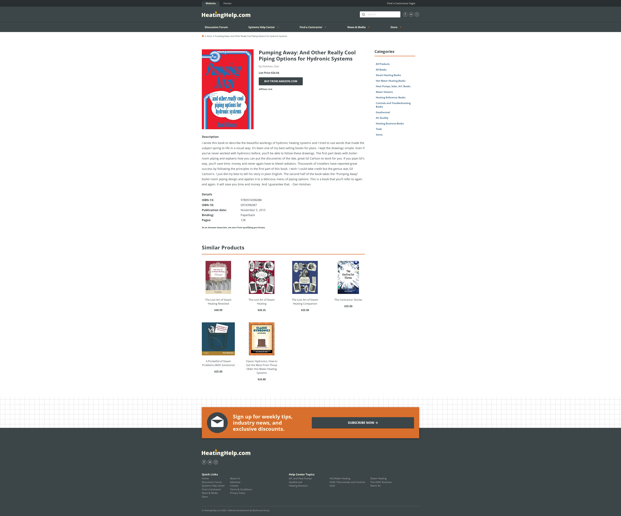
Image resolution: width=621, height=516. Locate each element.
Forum (227, 3)
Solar (332, 485)
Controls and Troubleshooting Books (393, 104)
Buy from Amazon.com (280, 81)
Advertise (235, 482)
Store (394, 27)
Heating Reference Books (390, 97)
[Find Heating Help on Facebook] (405, 14)
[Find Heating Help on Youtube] (411, 14)
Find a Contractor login (401, 3)
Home (205, 478)
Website (211, 3)
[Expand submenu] (279, 27)
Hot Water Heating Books (390, 80)
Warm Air (375, 485)
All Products (383, 64)
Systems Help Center (261, 27)
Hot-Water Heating (340, 478)
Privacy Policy (237, 492)
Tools (379, 129)
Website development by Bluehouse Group (248, 510)
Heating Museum (298, 485)
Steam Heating (378, 478)
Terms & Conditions (241, 489)
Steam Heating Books (388, 75)
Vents (379, 134)
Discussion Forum (216, 27)
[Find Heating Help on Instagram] (417, 14)
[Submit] (364, 14)
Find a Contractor (311, 27)
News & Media (356, 27)
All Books (381, 69)
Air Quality (382, 117)
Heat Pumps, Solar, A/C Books (393, 86)
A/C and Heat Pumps (300, 478)
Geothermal (383, 112)
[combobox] (380, 14)
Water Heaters (384, 91)
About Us (235, 478)
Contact (234, 485)
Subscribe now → (363, 422)
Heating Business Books (390, 123)
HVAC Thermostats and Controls (347, 482)
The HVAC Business (381, 482)
